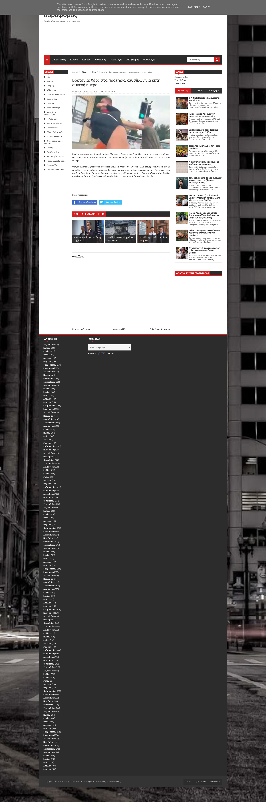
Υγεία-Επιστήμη (53, 108)
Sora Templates (88, 781)
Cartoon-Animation (55, 170)
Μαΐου (46, 355)
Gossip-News (52, 99)
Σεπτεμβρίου (49, 382)
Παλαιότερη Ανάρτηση (160, 329)
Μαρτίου (47, 361)
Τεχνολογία (116, 59)
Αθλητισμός (132, 59)
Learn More (193, 7)
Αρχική (188, 782)
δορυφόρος (60, 14)
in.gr (87, 195)
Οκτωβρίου (48, 378)
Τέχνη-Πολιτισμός (55, 132)
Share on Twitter (113, 202)
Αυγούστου (48, 344)
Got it (206, 7)
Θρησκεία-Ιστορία (55, 123)
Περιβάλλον (52, 128)
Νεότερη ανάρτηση (81, 329)
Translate (110, 353)
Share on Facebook (87, 202)
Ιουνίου (46, 351)
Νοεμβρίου (48, 375)
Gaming (50, 148)
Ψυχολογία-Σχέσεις (55, 156)
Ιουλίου (46, 348)
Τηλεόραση (52, 119)
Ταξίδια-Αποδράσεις (56, 161)
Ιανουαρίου (48, 368)
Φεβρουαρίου (49, 365)
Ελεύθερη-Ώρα (53, 152)
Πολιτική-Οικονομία (56, 94)
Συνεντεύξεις (59, 59)
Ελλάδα (74, 59)
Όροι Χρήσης (180, 80)
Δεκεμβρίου (48, 371)
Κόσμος (86, 59)
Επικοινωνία (180, 83)
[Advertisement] (166, 33)
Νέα (48, 77)
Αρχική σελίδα (119, 329)
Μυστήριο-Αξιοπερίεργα (50, 113)
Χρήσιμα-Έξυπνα (54, 136)
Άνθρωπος (100, 59)
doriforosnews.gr (114, 781)
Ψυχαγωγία (149, 59)
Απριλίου (47, 358)
